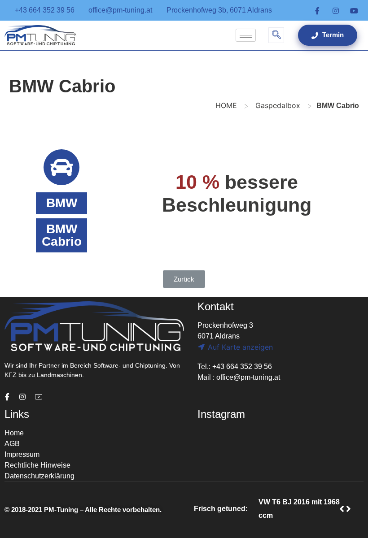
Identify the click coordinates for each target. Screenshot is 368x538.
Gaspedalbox (277, 105)
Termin (332, 35)
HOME (226, 105)
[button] (184, 279)
